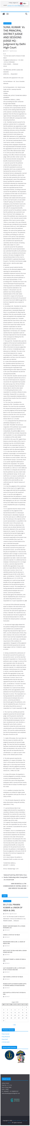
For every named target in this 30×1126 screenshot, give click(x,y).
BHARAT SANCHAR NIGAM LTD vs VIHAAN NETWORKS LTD (14, 926)
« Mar (14, 1025)
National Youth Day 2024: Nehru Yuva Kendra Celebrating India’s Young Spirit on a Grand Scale (15, 877)
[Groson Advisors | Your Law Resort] (4, 14)
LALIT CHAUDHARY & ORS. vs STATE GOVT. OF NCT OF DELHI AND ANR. (14, 968)
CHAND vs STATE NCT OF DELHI (11, 935)
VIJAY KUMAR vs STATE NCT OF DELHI (13, 977)
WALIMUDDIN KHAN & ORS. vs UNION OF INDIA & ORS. (14, 942)
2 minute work (5, 1042)
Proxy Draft (5, 1039)
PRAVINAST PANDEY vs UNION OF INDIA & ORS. (14, 960)
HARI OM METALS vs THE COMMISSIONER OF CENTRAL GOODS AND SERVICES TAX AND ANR (14, 886)
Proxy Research (6, 1036)
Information (14, 51)
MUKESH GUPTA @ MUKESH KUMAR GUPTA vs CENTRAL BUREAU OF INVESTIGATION (14, 984)
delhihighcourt (7, 23)
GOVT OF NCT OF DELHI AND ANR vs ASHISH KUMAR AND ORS (15, 951)
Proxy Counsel (5, 1034)
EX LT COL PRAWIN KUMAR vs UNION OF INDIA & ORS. (12, 907)
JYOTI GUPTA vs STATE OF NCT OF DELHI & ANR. (14, 993)
